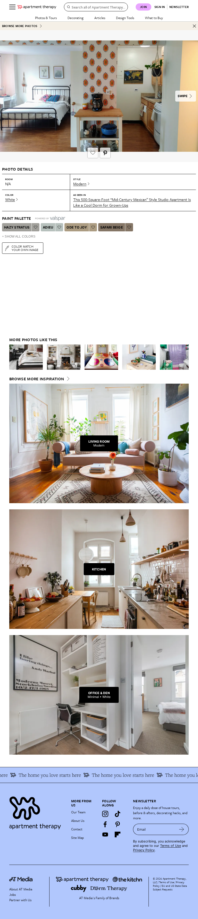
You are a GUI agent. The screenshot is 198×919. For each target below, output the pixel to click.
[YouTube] (105, 834)
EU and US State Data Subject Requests (170, 887)
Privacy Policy (144, 850)
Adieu (48, 227)
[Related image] (26, 357)
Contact (76, 829)
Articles (99, 17)
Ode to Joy (77, 227)
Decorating (76, 17)
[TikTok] (117, 814)
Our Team (78, 812)
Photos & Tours (46, 17)
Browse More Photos (19, 26)
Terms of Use (170, 846)
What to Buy (154, 17)
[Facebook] (105, 824)
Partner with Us (20, 900)
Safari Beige (111, 227)
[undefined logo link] (37, 7)
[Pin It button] (105, 153)
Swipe (182, 96)
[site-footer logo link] (20, 879)
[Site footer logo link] (37, 812)
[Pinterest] (117, 824)
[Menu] (12, 7)
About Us (77, 820)
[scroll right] (184, 357)
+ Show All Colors (18, 236)
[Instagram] (105, 814)
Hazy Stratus (16, 227)
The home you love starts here (41, 775)
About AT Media (20, 889)
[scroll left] (13, 357)
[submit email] (182, 829)
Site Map (77, 837)
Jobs (12, 894)
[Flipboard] (117, 834)
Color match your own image (25, 248)
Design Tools (125, 17)
